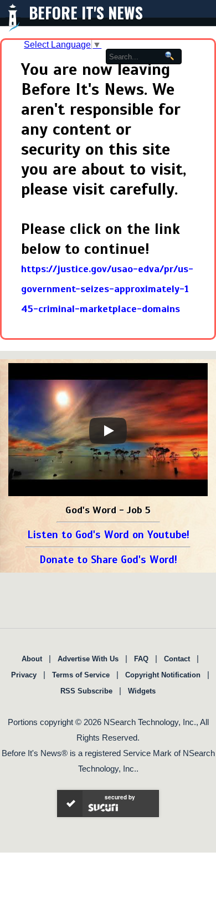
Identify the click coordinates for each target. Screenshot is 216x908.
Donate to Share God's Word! (108, 559)
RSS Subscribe (86, 691)
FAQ (141, 659)
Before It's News (86, 12)
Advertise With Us (88, 659)
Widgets (142, 691)
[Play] (108, 430)
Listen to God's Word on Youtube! (108, 534)
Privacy (24, 675)
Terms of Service (81, 675)
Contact (177, 659)
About (32, 659)
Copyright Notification (162, 675)
